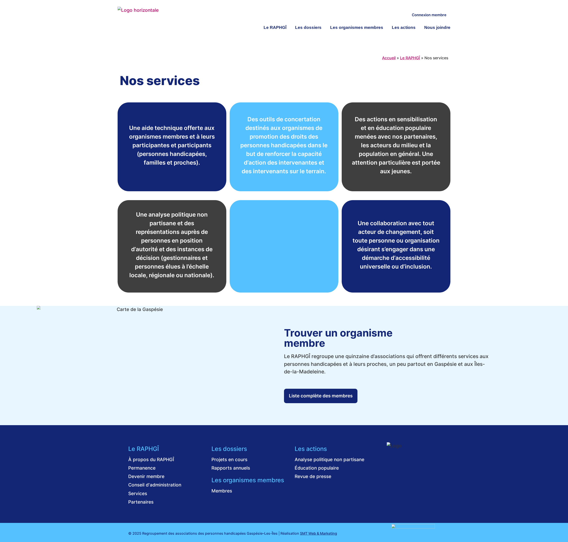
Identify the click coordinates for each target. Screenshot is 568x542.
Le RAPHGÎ (275, 27)
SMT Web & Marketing (318, 533)
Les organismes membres (356, 27)
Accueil (389, 58)
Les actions (404, 27)
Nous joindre (437, 27)
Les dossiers (308, 27)
